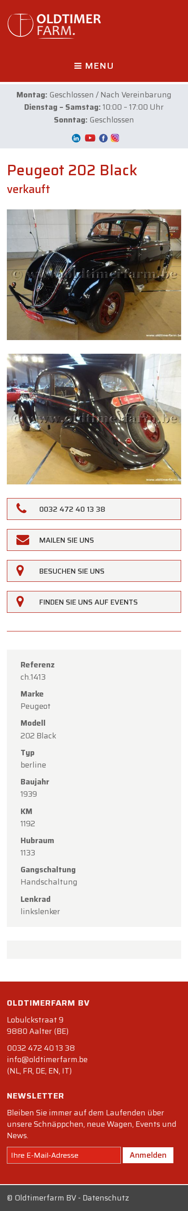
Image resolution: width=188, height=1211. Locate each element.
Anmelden (148, 1155)
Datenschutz (106, 1198)
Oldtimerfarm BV (45, 1198)
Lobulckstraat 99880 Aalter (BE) (37, 1025)
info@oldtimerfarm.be (47, 1059)
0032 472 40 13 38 (41, 1048)
